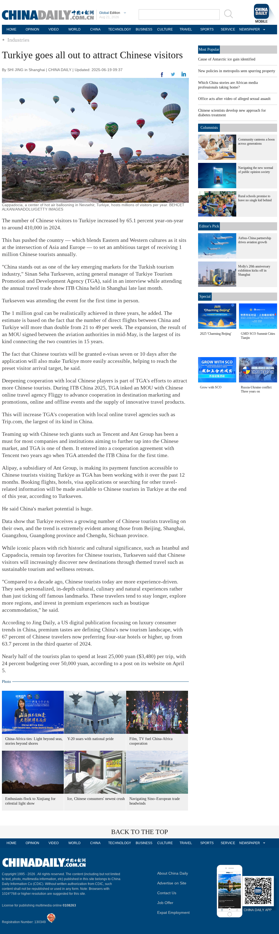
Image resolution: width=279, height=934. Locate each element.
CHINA (95, 29)
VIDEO (53, 29)
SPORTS (207, 29)
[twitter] (183, 75)
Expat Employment (173, 912)
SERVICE (228, 29)
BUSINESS (144, 29)
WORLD (74, 29)
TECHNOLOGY (119, 29)
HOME (11, 29)
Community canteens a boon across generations (256, 141)
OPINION (32, 29)
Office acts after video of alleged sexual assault (234, 99)
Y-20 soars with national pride (90, 739)
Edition (109, 13)
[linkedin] (173, 76)
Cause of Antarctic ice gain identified (226, 59)
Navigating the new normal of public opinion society (255, 170)
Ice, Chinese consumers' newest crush (96, 799)
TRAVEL (186, 29)
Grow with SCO (211, 387)
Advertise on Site (171, 883)
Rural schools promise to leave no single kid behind (255, 198)
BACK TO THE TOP (139, 831)
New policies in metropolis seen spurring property (236, 71)
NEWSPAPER (248, 29)
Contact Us (166, 893)
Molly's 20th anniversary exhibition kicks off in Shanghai (254, 270)
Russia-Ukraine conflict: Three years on (256, 389)
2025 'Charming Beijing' (215, 334)
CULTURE (165, 29)
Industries (18, 40)
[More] (162, 77)
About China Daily (172, 873)
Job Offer (165, 902)
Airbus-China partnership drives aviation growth (254, 240)
